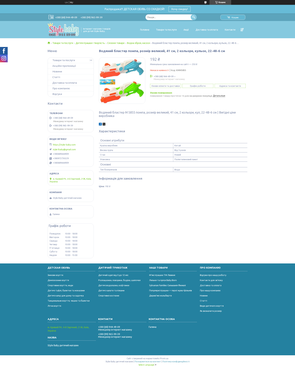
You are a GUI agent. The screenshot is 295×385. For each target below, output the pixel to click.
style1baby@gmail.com (64, 149)
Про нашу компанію (210, 290)
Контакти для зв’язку (211, 280)
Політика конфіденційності (176, 361)
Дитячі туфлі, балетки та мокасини (66, 290)
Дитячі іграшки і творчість (90, 43)
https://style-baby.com (64, 144)
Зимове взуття (55, 275)
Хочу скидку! (179, 9)
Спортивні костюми (108, 295)
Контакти (230, 29)
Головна (144, 29)
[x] (104, 124)
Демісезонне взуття (58, 280)
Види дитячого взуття (212, 306)
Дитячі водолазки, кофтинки (113, 285)
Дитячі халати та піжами (111, 290)
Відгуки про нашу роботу (213, 275)
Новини (57, 71)
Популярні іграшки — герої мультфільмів (170, 290)
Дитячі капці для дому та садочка (66, 295)
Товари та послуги (166, 29)
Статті (56, 77)
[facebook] (100, 124)
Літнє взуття (54, 306)
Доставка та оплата (207, 29)
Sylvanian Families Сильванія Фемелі (167, 285)
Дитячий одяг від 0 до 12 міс (113, 275)
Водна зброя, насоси (138, 43)
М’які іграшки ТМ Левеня (162, 275)
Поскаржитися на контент (148, 361)
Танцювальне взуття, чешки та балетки (69, 300)
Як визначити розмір (211, 311)
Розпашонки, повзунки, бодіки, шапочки (119, 280)
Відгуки (57, 94)
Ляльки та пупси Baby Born (163, 280)
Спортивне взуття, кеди (60, 285)
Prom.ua (164, 358)
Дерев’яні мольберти (160, 295)
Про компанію (61, 88)
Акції (186, 29)
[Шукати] (194, 17)
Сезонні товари (115, 43)
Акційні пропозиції (64, 65)
